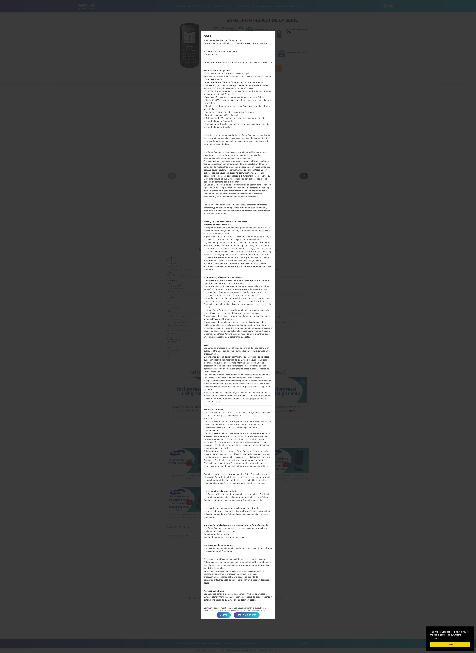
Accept (223, 615)
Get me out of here (247, 615)
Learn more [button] (436, 638)
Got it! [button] (450, 645)
